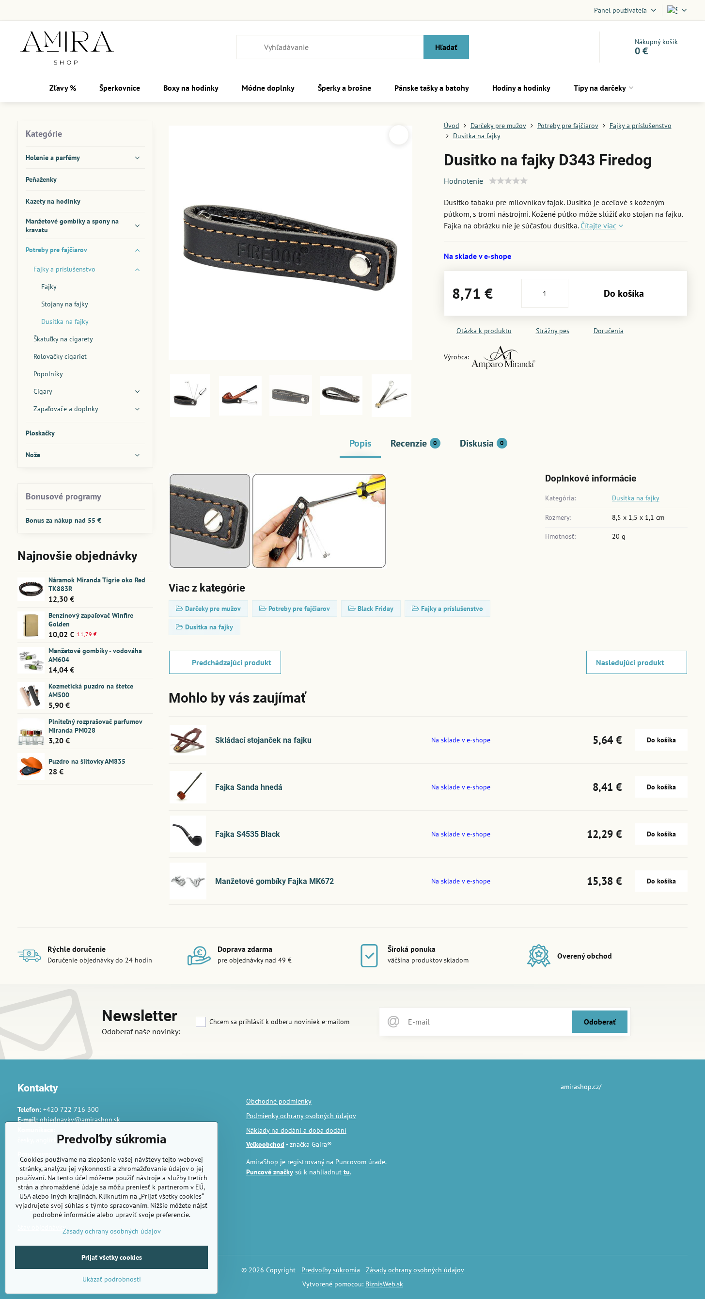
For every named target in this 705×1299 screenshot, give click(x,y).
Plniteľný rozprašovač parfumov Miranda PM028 (95, 726)
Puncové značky (269, 1172)
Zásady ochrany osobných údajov (415, 1270)
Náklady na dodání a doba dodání (296, 1130)
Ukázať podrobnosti (111, 1279)
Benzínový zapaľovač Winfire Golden (90, 619)
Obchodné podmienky (279, 1101)
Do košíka (624, 293)
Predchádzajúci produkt (231, 662)
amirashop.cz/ (581, 1086)
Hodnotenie (463, 181)
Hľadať (446, 47)
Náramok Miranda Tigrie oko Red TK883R (96, 584)
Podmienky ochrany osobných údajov (301, 1115)
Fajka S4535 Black (247, 834)
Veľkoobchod (265, 1144)
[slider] (508, 181)
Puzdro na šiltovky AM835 (86, 761)
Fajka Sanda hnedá (248, 787)
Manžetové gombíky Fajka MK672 (274, 881)
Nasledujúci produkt (630, 662)
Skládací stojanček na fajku (263, 740)
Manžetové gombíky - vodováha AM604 (95, 655)
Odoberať (600, 1021)
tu (347, 1172)
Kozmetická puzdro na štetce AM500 (90, 690)
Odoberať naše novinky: (141, 1031)
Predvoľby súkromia (330, 1270)
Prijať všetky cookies (111, 1257)
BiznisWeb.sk (384, 1284)
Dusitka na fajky (635, 498)
